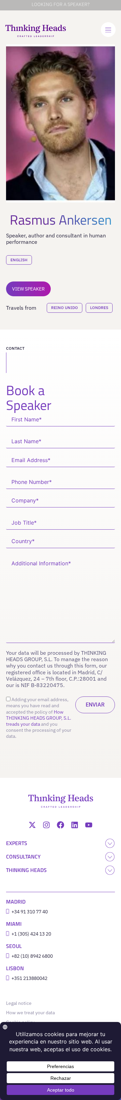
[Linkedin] (74, 825)
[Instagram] (46, 825)
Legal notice (20, 1003)
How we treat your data (30, 1013)
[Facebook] (60, 825)
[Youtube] (88, 825)
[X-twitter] (32, 825)
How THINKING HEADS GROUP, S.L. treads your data (38, 718)
